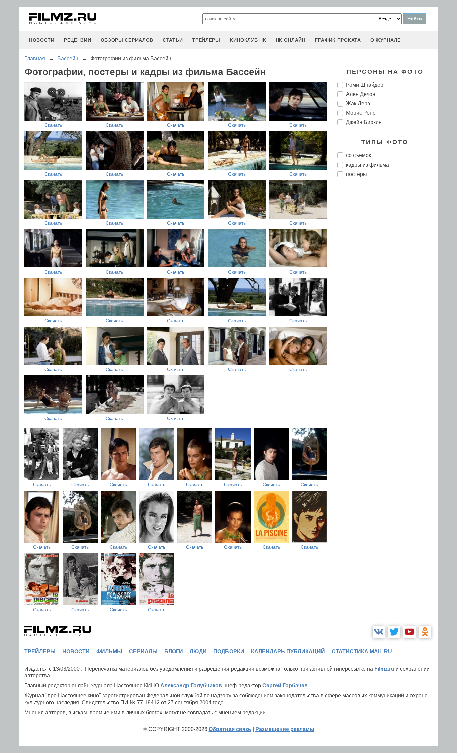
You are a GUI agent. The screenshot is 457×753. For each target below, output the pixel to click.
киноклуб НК (248, 40)
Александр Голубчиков (191, 685)
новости (42, 40)
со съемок (358, 155)
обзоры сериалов (127, 40)
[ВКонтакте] (379, 632)
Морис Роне (361, 113)
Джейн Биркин (364, 122)
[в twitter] (394, 632)
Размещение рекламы (284, 729)
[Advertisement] (387, 294)
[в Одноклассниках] (425, 632)
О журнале (385, 40)
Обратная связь (230, 729)
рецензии (77, 40)
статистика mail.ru (362, 651)
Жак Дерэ (358, 103)
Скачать (53, 125)
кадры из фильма (367, 165)
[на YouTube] (409, 632)
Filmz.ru (384, 669)
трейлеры (206, 40)
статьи (173, 40)
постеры (356, 174)
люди (198, 651)
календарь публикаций (288, 651)
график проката (338, 40)
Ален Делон (360, 94)
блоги (173, 651)
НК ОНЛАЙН (291, 40)
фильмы (109, 651)
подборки (228, 651)
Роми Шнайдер (364, 85)
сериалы (143, 651)
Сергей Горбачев (285, 685)
